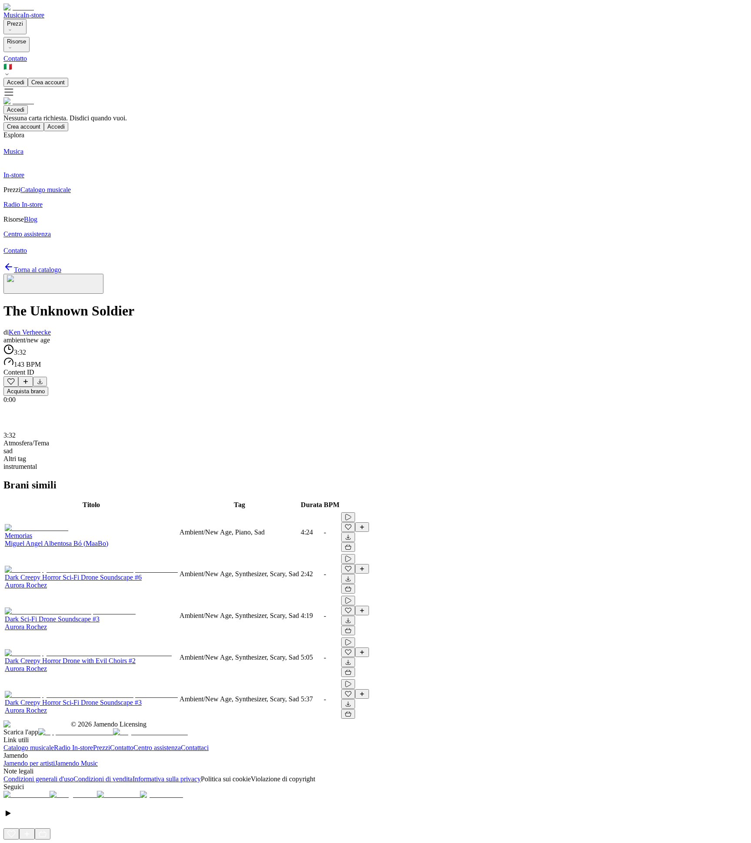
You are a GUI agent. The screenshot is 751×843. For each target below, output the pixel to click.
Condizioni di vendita (103, 779)
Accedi (15, 82)
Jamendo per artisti (29, 763)
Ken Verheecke (30, 332)
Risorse (16, 41)
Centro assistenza (157, 747)
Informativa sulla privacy (167, 779)
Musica (13, 15)
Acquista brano (26, 391)
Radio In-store (73, 747)
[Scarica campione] (40, 381)
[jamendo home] (18, 7)
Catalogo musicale (28, 747)
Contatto (15, 58)
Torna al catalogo (37, 269)
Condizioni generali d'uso (38, 779)
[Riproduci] (348, 517)
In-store (33, 15)
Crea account (48, 82)
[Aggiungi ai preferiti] (10, 381)
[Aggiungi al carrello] (348, 547)
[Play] (53, 284)
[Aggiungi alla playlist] (25, 381)
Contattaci (195, 747)
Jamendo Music (76, 763)
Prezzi (15, 23)
